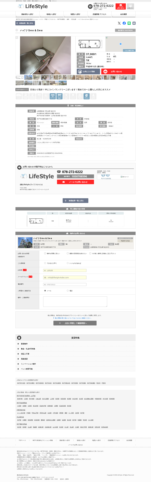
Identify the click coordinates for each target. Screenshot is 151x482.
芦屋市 (104, 383)
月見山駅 (73, 19)
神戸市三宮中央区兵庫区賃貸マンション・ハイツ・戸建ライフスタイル (35, 19)
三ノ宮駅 (71, 413)
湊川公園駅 (45, 399)
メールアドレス (23, 277)
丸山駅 (30, 427)
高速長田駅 (62, 406)
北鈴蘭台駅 (48, 427)
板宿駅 (69, 399)
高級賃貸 (24, 359)
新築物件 (24, 344)
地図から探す (75, 14)
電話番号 (21, 284)
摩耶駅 (61, 413)
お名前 (20, 270)
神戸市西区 (74, 383)
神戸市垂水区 (66, 383)
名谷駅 (81, 399)
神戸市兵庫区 (31, 383)
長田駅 (57, 399)
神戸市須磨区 (61, 19)
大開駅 (56, 406)
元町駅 (30, 406)
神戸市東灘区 (91, 383)
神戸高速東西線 (22, 403)
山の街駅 (55, 427)
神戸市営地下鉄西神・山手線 (26, 396)
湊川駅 (19, 427)
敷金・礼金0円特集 (28, 349)
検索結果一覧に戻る (26, 23)
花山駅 (72, 427)
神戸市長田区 (40, 383)
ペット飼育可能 (27, 369)
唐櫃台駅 (90, 427)
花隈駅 (24, 406)
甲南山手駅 (35, 413)
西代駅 (69, 406)
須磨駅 (59, 420)
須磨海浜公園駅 (50, 420)
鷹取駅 (43, 420)
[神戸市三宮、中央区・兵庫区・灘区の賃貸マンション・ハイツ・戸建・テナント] (52, 6)
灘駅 (66, 413)
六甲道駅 (55, 413)
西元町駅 (35, 406)
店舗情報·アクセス (99, 14)
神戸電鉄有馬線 (22, 424)
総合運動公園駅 (89, 399)
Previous (18, 55)
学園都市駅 (98, 399)
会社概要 (123, 14)
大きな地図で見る (129, 50)
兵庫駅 (24, 420)
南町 (68, 19)
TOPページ (22, 440)
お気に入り (130, 8)
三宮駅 (26, 399)
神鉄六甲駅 (83, 427)
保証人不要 (25, 354)
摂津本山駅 (43, 413)
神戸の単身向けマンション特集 (43, 440)
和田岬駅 (30, 420)
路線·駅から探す (27, 14)
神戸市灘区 (82, 383)
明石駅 (85, 420)
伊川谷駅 (105, 399)
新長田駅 (63, 399)
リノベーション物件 (28, 364)
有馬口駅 (97, 427)
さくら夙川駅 (21, 413)
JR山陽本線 (20, 417)
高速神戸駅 (43, 406)
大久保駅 (90, 420)
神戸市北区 (48, 383)
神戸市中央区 (21, 383)
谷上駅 (67, 427)
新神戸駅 (20, 399)
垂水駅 (69, 420)
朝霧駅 (80, 420)
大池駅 (77, 427)
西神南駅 (112, 399)
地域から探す (51, 14)
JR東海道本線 (21, 410)
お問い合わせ (116, 71)
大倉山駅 (38, 399)
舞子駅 (74, 420)
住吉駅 (50, 413)
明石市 (98, 383)
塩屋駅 (64, 420)
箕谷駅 (61, 427)
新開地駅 (50, 406)
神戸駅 (82, 413)
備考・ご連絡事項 (23, 297)
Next (73, 55)
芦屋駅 (29, 413)
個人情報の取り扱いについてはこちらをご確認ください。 (73, 318)
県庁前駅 (31, 399)
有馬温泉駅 (104, 427)
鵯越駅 (35, 427)
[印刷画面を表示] (134, 23)
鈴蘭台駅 (41, 427)
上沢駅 (52, 399)
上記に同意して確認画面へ (76, 323)
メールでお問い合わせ (78, 182)
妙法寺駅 (75, 399)
